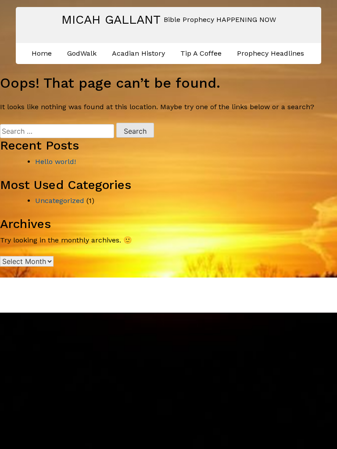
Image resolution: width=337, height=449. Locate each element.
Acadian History (138, 53)
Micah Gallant (111, 19)
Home (42, 53)
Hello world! (55, 161)
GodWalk (82, 53)
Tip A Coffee (201, 53)
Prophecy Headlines (270, 53)
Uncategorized (59, 200)
